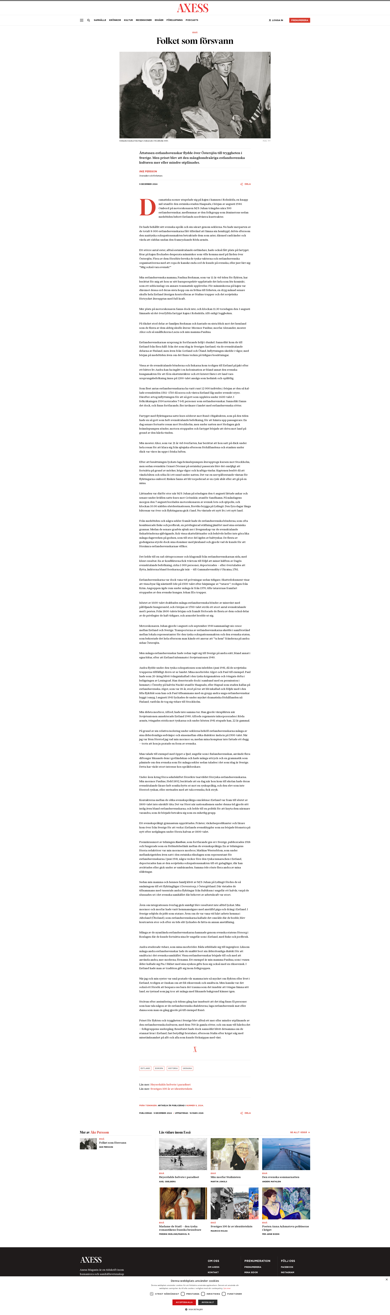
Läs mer (227, 1288)
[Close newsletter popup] (260, 632)
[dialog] (195, 1295)
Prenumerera (202, 675)
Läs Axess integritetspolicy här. (219, 667)
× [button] (386, 1279)
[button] (195, 1309)
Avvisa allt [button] (208, 1302)
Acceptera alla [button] (184, 1302)
